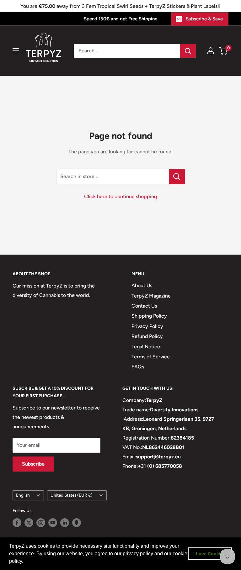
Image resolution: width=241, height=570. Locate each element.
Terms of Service (150, 357)
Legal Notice (145, 347)
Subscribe (33, 464)
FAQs (137, 367)
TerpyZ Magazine (151, 296)
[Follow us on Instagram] (40, 522)
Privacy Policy (147, 326)
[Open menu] (16, 50)
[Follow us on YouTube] (52, 522)
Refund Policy (147, 336)
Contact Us (144, 306)
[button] (25, 562)
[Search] (188, 51)
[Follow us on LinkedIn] (64, 522)
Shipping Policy (149, 316)
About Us (141, 285)
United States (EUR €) (72, 495)
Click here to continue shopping (120, 196)
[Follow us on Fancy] (76, 522)
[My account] (210, 50)
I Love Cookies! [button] (210, 553)
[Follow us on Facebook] (17, 522)
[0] (223, 51)
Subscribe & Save (204, 19)
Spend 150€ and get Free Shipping (121, 19)
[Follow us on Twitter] (28, 522)
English (23, 495)
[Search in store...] (177, 176)
